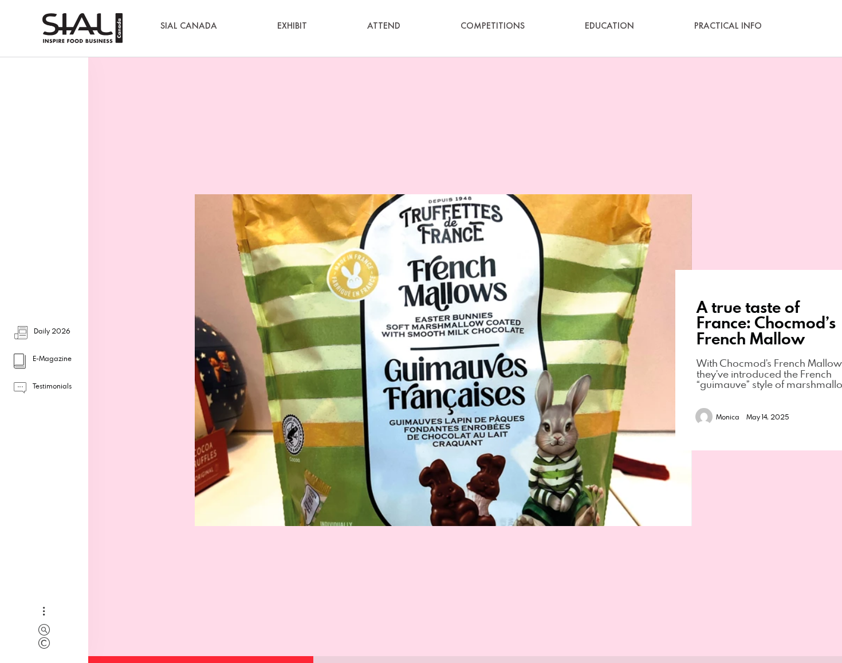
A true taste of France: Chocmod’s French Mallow (766, 323)
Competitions (493, 25)
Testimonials (52, 385)
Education (609, 25)
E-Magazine (52, 358)
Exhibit (292, 25)
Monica (727, 416)
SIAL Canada (188, 25)
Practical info (728, 25)
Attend (383, 25)
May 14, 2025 (767, 416)
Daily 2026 (52, 330)
